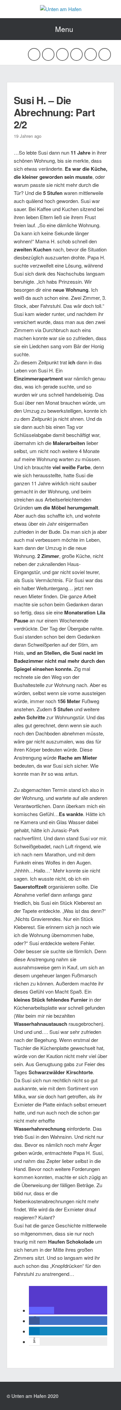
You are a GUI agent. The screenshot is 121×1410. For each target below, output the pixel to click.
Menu (64, 29)
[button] (41, 1310)
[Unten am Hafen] (60, 8)
